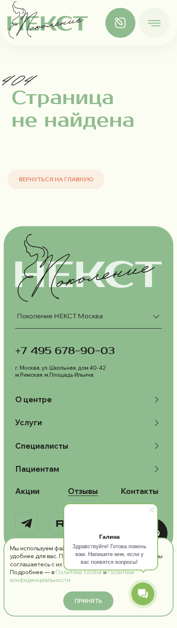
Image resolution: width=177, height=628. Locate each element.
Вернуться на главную (56, 179)
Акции (27, 491)
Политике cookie (79, 571)
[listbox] (88, 316)
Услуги (28, 422)
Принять (88, 600)
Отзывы (83, 491)
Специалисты (41, 446)
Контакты (139, 491)
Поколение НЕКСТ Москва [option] (60, 316)
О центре (33, 399)
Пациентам (37, 469)
